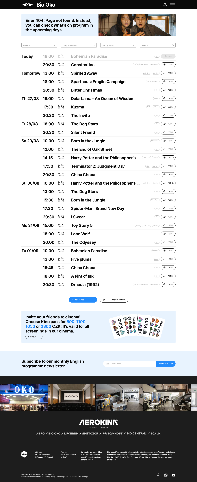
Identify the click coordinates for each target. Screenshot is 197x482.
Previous (8, 398)
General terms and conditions (32, 477)
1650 (30, 326)
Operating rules (63, 477)
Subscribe (163, 363)
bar (160, 455)
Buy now (32, 337)
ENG (135, 64)
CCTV (72, 477)
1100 (80, 321)
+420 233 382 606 (68, 455)
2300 (46, 326)
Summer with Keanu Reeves (148, 64)
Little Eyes (146, 73)
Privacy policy (50, 477)
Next (189, 398)
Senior (156, 98)
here (114, 460)
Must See (155, 166)
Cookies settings (81, 477)
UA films (155, 107)
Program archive (118, 300)
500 (70, 321)
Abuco (31, 474)
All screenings (78, 300)
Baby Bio (155, 250)
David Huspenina (47, 474)
